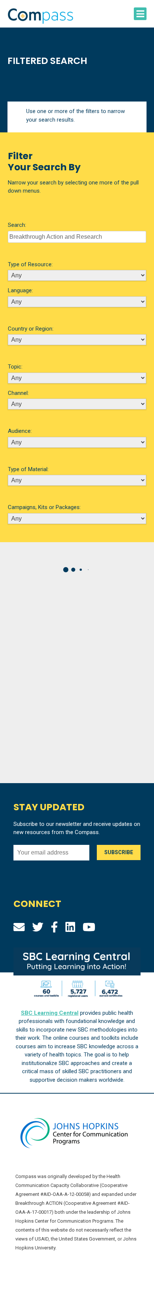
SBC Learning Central (49, 1013)
